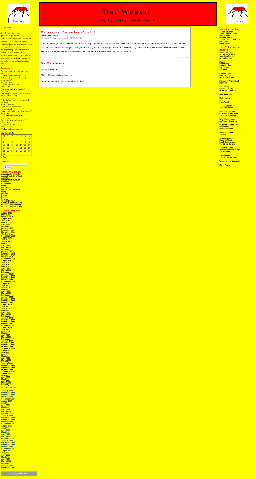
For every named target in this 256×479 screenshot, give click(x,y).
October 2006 (7, 347)
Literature (5, 188)
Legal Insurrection (227, 111)
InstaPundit (224, 102)
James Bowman (226, 32)
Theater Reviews (8, 201)
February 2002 (7, 463)
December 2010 (8, 253)
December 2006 (8, 343)
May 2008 (5, 310)
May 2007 (5, 333)
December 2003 (8, 418)
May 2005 (5, 379)
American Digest (226, 56)
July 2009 (5, 285)
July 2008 (5, 306)
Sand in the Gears (226, 138)
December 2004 (8, 393)
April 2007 (5, 335)
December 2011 (8, 230)
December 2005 (8, 366)
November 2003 (8, 420)
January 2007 (7, 341)
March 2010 (6, 270)
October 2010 (7, 257)
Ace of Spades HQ (227, 54)
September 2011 (8, 236)
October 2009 (7, 280)
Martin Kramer (225, 38)
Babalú (222, 62)
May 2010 (5, 266)
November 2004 (8, 395)
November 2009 (8, 278)
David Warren (225, 43)
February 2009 (7, 295)
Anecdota (5, 178)
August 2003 (6, 426)
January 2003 (7, 440)
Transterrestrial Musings (229, 150)
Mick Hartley (224, 98)
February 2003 (7, 438)
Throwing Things (226, 148)
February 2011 (7, 249)
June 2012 (5, 221)
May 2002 (5, 457)
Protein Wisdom (226, 129)
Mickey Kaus (224, 36)
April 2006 (5, 358)
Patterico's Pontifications (230, 125)
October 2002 (7, 447)
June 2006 (5, 354)
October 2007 (7, 324)
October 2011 (7, 234)
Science (4, 199)
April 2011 (5, 245)
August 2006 (6, 350)
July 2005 (5, 375)
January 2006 (7, 364)
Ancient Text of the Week (11, 176)
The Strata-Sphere (227, 144)
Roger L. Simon (225, 140)
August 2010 (6, 261)
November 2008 (8, 301)
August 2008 (6, 305)
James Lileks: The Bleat (229, 40)
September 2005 (8, 371)
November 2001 (8, 467)
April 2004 (5, 409)
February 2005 (7, 385)
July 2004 (5, 403)
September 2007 (8, 326)
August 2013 (6, 213)
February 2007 (7, 339)
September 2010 (8, 259)
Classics (5, 182)
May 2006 (5, 356)
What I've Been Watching (11, 207)
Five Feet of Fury (226, 89)
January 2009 (7, 297)
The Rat (222, 134)
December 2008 (8, 299)
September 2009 (8, 282)
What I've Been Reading (11, 205)
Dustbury (223, 83)
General (4, 186)
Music (3, 191)
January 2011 (7, 251)
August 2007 (6, 328)
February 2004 (7, 413)
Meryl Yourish (225, 165)
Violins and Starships (228, 157)
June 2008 (5, 308)
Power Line (224, 127)
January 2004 (7, 415)
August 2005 (6, 373)
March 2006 (6, 360)
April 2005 (5, 381)
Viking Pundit (224, 155)
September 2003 (8, 424)
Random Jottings (226, 133)
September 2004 (8, 399)
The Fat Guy (224, 87)
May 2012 (5, 223)
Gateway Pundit (226, 94)
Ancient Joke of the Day (11, 174)
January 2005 (7, 391)
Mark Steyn (224, 41)
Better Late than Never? (50, 36)
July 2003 (5, 428)
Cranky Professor (227, 77)
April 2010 (5, 268)
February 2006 (7, 362)
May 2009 (5, 289)
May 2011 (5, 243)
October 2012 (7, 217)
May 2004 (5, 407)
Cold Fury (223, 75)
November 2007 (8, 322)
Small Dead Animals (227, 142)
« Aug (3, 157)
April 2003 (5, 434)
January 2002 (7, 465)
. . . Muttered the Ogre (228, 121)
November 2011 (8, 232)
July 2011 (5, 240)
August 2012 (6, 219)
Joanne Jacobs (225, 106)
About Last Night (226, 52)
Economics (6, 184)
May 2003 (5, 432)
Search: (5, 161)
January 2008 (7, 318)
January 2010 (7, 274)
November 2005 (8, 368)
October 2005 (7, 370)
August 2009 (6, 284)
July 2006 (5, 352)
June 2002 (5, 455)
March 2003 (6, 436)
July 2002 (5, 453)
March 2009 (6, 293)
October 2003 (7, 422)
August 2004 (6, 401)
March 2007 (6, 337)
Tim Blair (223, 70)
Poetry (4, 195)
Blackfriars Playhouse (10, 180)
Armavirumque (225, 58)
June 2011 (5, 242)
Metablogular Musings (10, 189)
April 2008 (5, 312)
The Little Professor (227, 115)
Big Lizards (224, 68)
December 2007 (8, 320)
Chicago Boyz (225, 73)
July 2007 (5, 329)
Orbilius (4, 193)
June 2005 (5, 377)
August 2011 (6, 238)
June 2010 (5, 265)
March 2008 (6, 314)
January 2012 (7, 228)
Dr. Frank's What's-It (227, 91)
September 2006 (8, 348)
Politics (4, 197)
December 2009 (8, 276)
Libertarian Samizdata (228, 113)
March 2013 (6, 215)
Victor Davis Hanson (228, 34)
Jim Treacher (225, 152)
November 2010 (8, 255)
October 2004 (7, 397)
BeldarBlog (224, 64)
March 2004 (6, 411)
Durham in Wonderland (229, 81)
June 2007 (5, 331)
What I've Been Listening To (12, 203)
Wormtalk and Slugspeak (229, 161)
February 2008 (7, 316)
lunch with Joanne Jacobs (114, 44)
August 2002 (6, 451)
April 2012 (5, 224)
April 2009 (5, 291)
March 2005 (6, 383)
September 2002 (8, 449)
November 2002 (8, 445)
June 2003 (5, 430)
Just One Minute (226, 108)
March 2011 (6, 247)
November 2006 (8, 345)
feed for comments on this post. (56, 75)
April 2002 (5, 459)
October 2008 (7, 303)
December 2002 (8, 442)
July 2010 (5, 263)
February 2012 (7, 226)
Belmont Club (225, 66)
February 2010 (7, 272)
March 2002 (6, 461)
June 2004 (5, 405)
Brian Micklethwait (227, 119)
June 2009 (5, 287)
